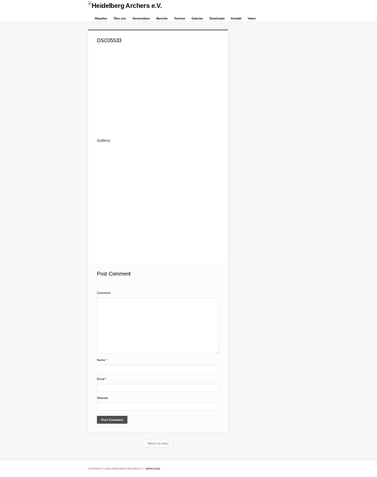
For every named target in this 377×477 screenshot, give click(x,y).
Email (101, 379)
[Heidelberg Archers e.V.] (125, 5)
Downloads (216, 18)
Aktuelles (101, 18)
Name (102, 360)
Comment (103, 293)
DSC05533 (109, 40)
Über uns (120, 18)
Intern (252, 18)
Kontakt (236, 18)
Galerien (197, 18)
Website (102, 398)
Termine (179, 18)
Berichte (162, 18)
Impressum (153, 468)
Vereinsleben (141, 18)
